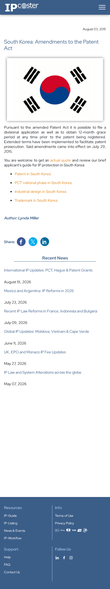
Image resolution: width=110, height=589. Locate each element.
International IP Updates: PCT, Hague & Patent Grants (48, 270)
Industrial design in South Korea (40, 191)
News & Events (14, 531)
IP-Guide (10, 516)
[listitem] (55, 276)
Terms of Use (64, 516)
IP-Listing (10, 523)
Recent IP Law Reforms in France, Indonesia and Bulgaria (50, 311)
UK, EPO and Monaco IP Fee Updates (35, 352)
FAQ (7, 565)
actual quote (60, 160)
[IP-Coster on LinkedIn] (57, 557)
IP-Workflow (12, 538)
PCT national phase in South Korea (43, 182)
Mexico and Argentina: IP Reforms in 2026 (39, 290)
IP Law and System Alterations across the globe (42, 372)
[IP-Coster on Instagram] (71, 557)
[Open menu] (101, 7)
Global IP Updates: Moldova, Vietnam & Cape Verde (46, 331)
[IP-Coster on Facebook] (64, 557)
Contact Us (12, 572)
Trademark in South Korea (36, 200)
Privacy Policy (64, 523)
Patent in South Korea (33, 173)
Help (7, 557)
